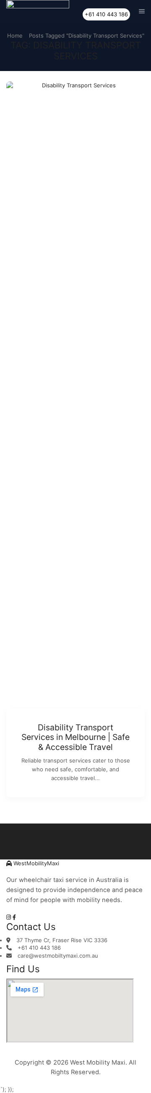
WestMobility (35, 863)
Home (15, 35)
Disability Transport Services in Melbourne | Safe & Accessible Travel (75, 737)
